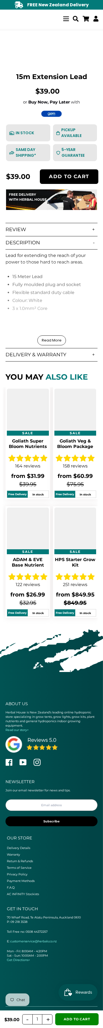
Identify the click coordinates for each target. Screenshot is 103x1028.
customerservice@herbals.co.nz (33, 941)
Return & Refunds (20, 861)
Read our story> (17, 730)
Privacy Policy (17, 874)
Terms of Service (19, 868)
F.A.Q (11, 887)
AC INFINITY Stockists (23, 894)
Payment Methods (21, 881)
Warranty (13, 854)
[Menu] (66, 18)
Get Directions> (18, 960)
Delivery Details (18, 848)
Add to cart (69, 176)
